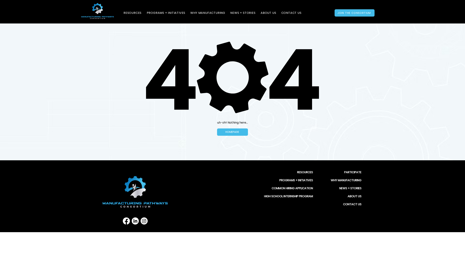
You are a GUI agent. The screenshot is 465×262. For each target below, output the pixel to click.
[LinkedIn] (135, 221)
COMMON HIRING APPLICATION (292, 188)
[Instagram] (144, 221)
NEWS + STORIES (350, 188)
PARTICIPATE (352, 172)
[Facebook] (126, 221)
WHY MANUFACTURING (346, 180)
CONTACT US (352, 204)
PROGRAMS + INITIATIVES (296, 180)
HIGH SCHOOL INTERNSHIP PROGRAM (288, 196)
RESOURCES (305, 172)
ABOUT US (354, 196)
